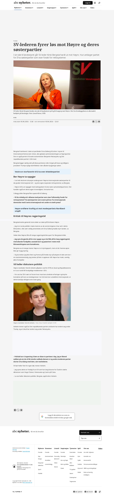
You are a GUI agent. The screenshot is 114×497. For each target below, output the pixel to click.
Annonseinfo (87, 460)
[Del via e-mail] (99, 121)
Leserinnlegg (48, 464)
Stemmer (28, 8)
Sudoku (80, 464)
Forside (40, 452)
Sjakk (79, 460)
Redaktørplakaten (24, 464)
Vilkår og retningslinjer (90, 468)
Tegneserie (73, 481)
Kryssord (80, 468)
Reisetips (63, 456)
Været (71, 473)
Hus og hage (64, 460)
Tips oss (83, 438)
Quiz (79, 456)
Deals (62, 468)
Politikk (40, 473)
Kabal (79, 472)
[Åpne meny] (94, 3)
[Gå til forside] (47, 3)
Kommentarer (49, 456)
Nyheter (17, 8)
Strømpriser (73, 477)
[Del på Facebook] (93, 121)
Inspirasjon (51, 8)
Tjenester (63, 8)
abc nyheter (78, 492)
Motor (56, 467)
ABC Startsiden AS (27, 482)
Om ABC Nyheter (89, 452)
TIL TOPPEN (16, 492)
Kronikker (47, 460)
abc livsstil (90, 492)
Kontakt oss (85, 432)
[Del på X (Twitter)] (96, 121)
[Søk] (99, 3)
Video (92, 8)
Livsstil (39, 8)
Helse (55, 463)
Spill (73, 8)
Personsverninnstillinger (90, 464)
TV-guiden (72, 469)
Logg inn (87, 3)
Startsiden (73, 452)
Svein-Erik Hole (26, 451)
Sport (39, 469)
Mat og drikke (65, 464)
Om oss (82, 8)
